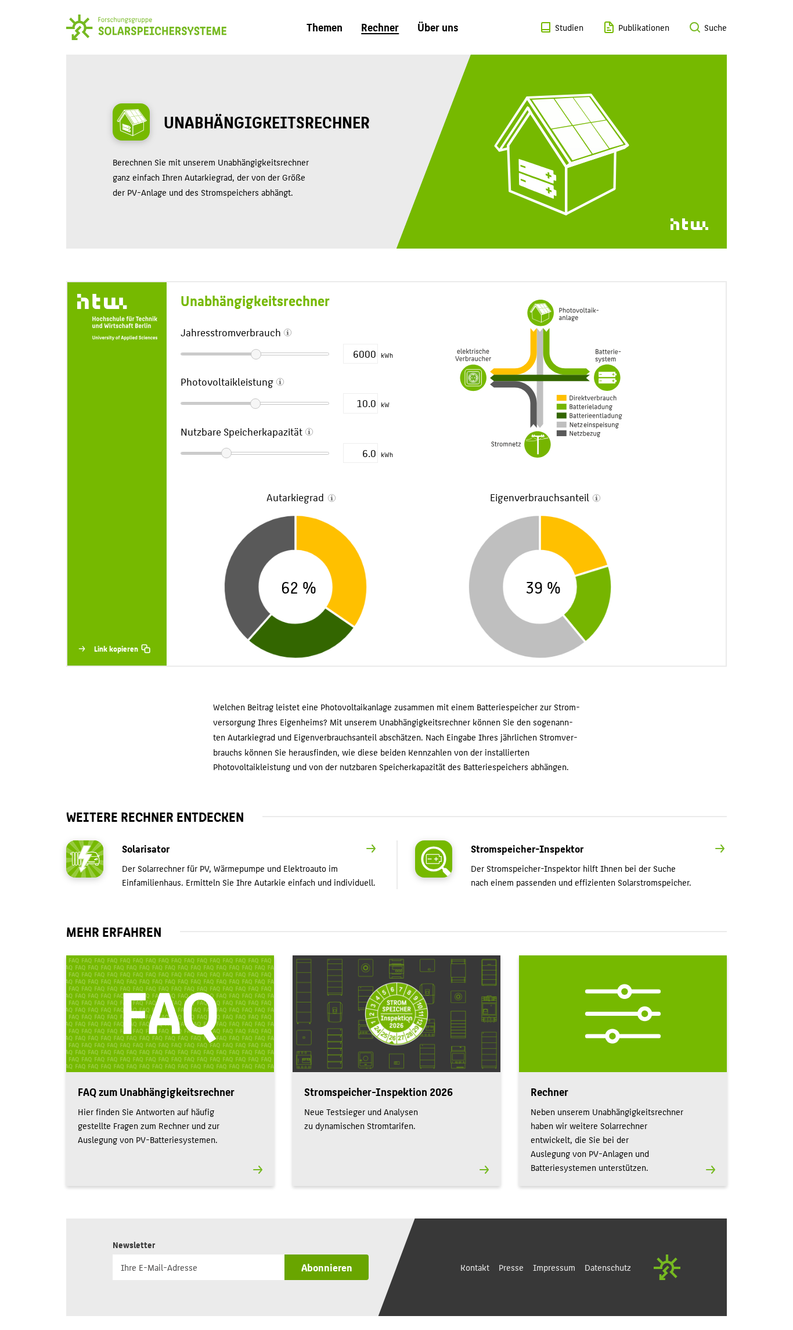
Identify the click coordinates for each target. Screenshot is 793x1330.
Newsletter (136, 1244)
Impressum (554, 1267)
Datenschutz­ (608, 1267)
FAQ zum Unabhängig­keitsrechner (156, 1091)
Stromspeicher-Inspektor (527, 848)
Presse (511, 1267)
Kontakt (474, 1267)
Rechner (380, 27)
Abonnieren (326, 1267)
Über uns (438, 27)
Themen (325, 27)
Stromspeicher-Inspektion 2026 (378, 1091)
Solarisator (146, 848)
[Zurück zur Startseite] (146, 27)
